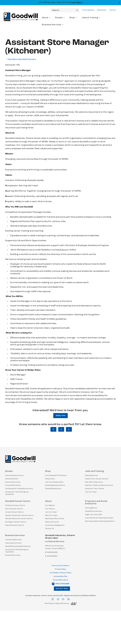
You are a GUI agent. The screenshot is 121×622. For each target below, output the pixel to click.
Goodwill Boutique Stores (55, 485)
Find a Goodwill (88, 10)
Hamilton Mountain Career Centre (19, 519)
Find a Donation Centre (14, 475)
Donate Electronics (12, 482)
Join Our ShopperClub (54, 482)
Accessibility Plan (60, 576)
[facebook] (58, 599)
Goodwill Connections (93, 511)
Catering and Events (13, 543)
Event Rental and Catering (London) (99, 518)
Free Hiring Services (13, 540)
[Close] (119, 2)
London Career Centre (14, 512)
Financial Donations (13, 485)
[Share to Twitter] (69, 429)
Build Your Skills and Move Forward (99, 485)
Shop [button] (72, 18)
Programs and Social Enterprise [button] (96, 502)
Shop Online (50, 479)
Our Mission (50, 505)
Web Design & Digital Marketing (56, 604)
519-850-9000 (52, 552)
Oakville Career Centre (14, 525)
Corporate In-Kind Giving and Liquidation (16, 493)
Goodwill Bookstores (53, 489)
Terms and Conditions (60, 566)
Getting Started (91, 475)
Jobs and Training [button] (94, 471)
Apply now (60, 415)
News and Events (52, 522)
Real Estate (101, 10)
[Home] (20, 460)
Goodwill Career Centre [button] (17, 501)
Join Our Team (91, 492)
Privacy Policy (60, 569)
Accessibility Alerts (60, 580)
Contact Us (49, 528)
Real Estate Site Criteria (54, 519)
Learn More (76, 2)
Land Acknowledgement (55, 525)
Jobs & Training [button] (90, 18)
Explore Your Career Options (96, 479)
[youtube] (63, 599)
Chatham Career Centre (15, 505)
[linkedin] (68, 599)
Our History (50, 509)
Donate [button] (59, 18)
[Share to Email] (53, 429)
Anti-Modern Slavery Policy (60, 573)
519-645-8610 (52, 556)
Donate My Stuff (11, 479)
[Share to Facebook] (61, 429)
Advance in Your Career (94, 489)
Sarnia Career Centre (14, 509)
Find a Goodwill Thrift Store (56, 475)
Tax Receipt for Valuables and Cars (19, 489)
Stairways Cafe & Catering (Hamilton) (100, 521)
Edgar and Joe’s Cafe (93, 515)
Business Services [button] (51, 25)
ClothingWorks (91, 508)
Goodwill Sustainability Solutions (18, 546)
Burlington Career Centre (15, 522)
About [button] (45, 18)
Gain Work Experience (94, 482)
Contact (112, 10)
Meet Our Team (51, 515)
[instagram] (52, 599)
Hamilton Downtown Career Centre (19, 515)
